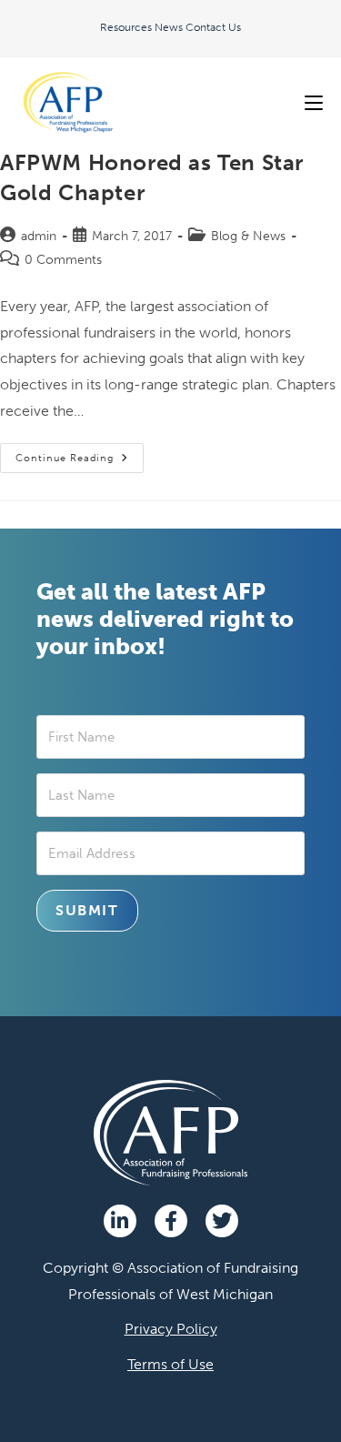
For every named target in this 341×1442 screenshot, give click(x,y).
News (169, 27)
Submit (87, 910)
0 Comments (63, 259)
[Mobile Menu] (314, 102)
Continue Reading (79, 453)
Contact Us (213, 27)
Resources (126, 27)
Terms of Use (170, 1364)
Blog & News (248, 236)
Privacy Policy (171, 1328)
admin (38, 236)
